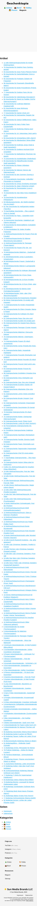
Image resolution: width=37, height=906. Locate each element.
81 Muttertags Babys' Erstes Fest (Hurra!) (18, 796)
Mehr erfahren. (29, 900)
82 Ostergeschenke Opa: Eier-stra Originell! (19, 382)
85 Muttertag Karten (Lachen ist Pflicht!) (18, 734)
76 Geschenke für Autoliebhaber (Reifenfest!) (20, 159)
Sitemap (7, 878)
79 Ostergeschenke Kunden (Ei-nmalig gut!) (19, 321)
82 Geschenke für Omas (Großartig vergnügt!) (20, 184)
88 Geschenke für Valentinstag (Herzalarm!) (19, 97)
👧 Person (13, 10)
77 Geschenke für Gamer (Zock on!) (16, 113)
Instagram (8, 849)
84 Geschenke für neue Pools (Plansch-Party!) (20, 72)
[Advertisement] (18, 30)
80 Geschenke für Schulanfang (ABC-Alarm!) (20, 138)
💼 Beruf (17, 8)
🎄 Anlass (8, 8)
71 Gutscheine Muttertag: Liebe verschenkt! (19, 764)
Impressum (8, 811)
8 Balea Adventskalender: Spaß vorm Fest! (19, 723)
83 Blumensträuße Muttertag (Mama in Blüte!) (20, 741)
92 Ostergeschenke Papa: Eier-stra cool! (18, 318)
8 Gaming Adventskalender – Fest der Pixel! (19, 677)
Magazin (22, 10)
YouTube (8, 845)
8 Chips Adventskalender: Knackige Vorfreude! (20, 702)
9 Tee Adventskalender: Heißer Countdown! (19, 670)
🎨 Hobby (27, 8)
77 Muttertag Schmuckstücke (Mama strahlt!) (20, 798)
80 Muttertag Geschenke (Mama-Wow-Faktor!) (20, 732)
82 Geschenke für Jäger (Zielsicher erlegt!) (19, 186)
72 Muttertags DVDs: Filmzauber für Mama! (19, 748)
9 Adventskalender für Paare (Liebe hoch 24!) (20, 725)
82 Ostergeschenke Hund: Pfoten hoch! (18, 421)
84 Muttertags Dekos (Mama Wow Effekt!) (19, 780)
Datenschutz (8, 813)
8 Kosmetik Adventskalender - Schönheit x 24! (20, 663)
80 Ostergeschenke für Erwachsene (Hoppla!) (20, 298)
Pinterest (8, 853)
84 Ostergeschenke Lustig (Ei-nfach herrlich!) (20, 423)
